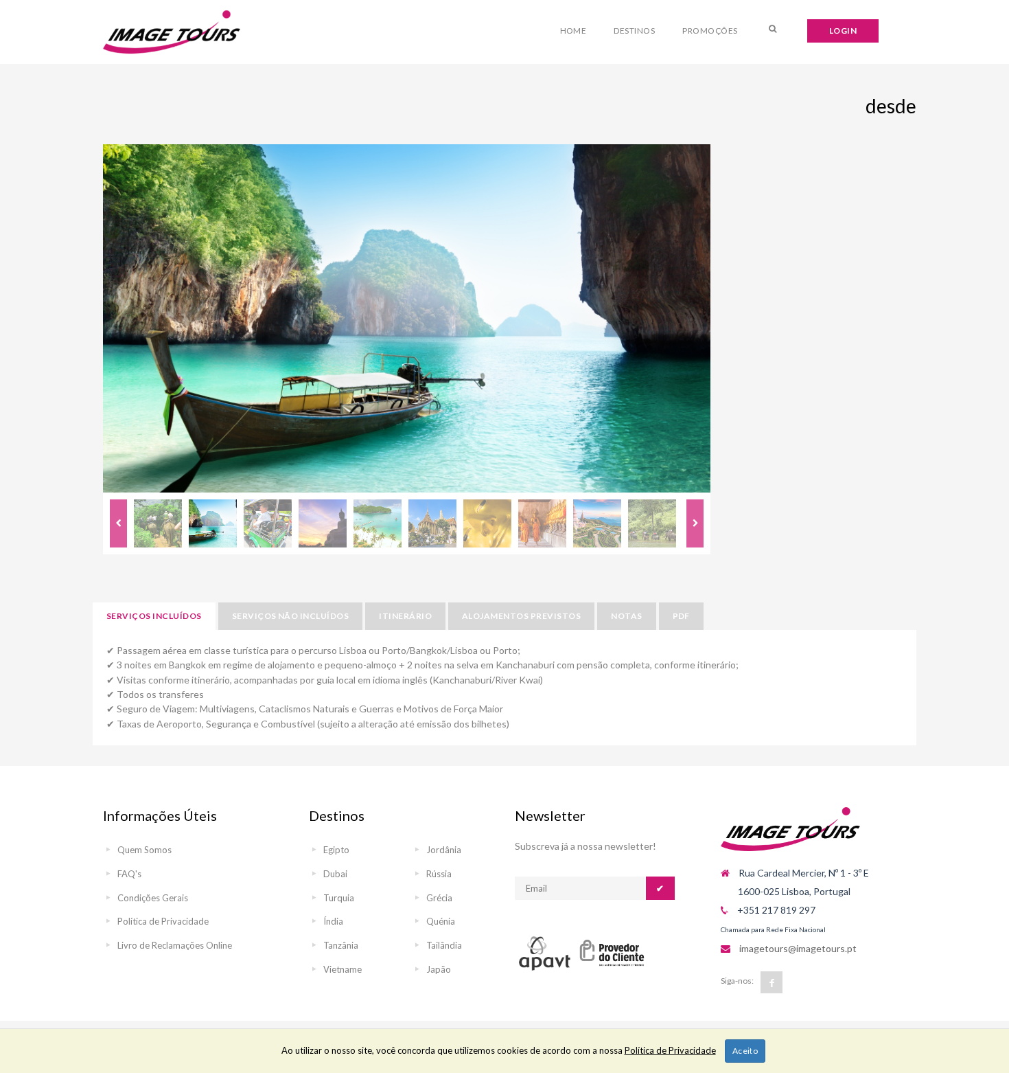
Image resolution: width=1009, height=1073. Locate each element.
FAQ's (129, 873)
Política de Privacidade (163, 921)
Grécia (439, 897)
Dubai (335, 873)
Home (573, 30)
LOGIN (843, 30)
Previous (118, 523)
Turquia (338, 897)
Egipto (336, 849)
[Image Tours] (171, 32)
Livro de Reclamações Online (174, 945)
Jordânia (443, 849)
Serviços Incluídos (154, 616)
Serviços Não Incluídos (290, 616)
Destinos (634, 30)
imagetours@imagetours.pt (798, 948)
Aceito (745, 1051)
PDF (681, 616)
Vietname (342, 969)
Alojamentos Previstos (521, 616)
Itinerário (405, 616)
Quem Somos (144, 849)
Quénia (440, 921)
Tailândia (444, 945)
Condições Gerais (152, 897)
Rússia (439, 873)
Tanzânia (340, 945)
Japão (438, 969)
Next (695, 523)
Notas (626, 616)
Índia (333, 921)
